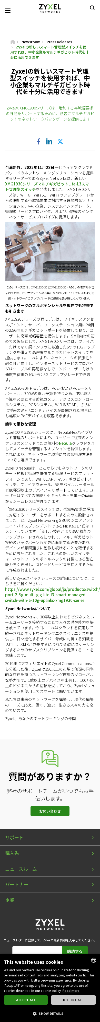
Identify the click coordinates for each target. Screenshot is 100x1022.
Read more (71, 990)
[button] (50, 1013)
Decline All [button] (73, 1000)
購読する (75, 951)
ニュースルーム (21, 868)
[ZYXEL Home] (50, 8)
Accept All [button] (26, 1000)
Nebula (65, 443)
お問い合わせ (50, 811)
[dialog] (50, 988)
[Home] (12, 41)
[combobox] (93, 960)
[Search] (92, 8)
